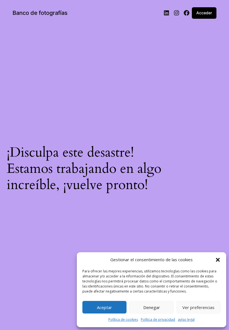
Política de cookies (123, 319)
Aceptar (104, 307)
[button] (218, 260)
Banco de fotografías (40, 13)
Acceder (204, 12)
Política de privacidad (158, 319)
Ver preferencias (198, 307)
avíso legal (186, 319)
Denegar (151, 307)
